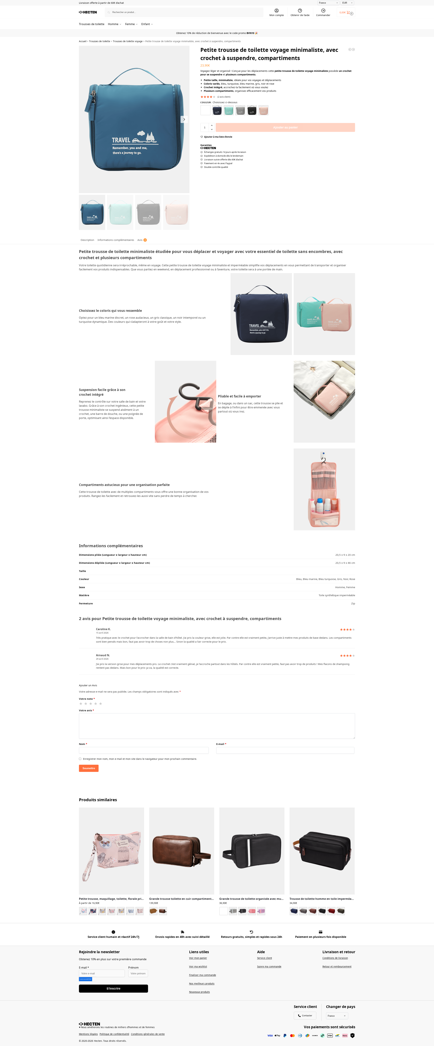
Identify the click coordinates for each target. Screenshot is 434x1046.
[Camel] (153, 911)
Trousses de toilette (99, 41)
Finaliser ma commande (202, 975)
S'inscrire (113, 988)
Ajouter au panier (285, 127)
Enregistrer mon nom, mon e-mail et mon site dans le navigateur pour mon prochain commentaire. (140, 758)
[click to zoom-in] (134, 119)
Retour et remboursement (336, 966)
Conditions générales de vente (148, 1034)
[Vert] (340, 911)
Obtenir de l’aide (300, 15)
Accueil (82, 41)
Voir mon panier (198, 958)
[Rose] (263, 110)
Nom (83, 744)
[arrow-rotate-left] (251, 932)
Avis (141, 240)
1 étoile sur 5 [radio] (81, 704)
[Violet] (261, 911)
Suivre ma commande (269, 966)
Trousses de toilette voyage (128, 41)
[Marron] (312, 911)
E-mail (221, 744)
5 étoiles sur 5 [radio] (101, 704)
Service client (264, 958)
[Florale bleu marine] (92, 911)
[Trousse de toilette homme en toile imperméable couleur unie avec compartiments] (322, 851)
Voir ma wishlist (198, 966)
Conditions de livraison (335, 958)
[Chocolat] (163, 911)
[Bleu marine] (217, 110)
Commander (323, 15)
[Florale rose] (111, 911)
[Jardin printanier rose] (139, 911)
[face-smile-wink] (113, 932)
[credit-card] (321, 932)
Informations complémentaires (116, 240)
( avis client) (223, 97)
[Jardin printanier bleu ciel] (130, 911)
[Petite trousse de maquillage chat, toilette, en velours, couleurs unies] (350, 49)
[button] (346, 12)
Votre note (87, 698)
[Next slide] (184, 119)
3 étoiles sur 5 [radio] (91, 704)
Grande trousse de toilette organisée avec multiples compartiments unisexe (251, 898)
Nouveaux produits (199, 991)
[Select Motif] (111, 912)
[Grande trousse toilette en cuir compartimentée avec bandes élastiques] (181, 851)
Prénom (133, 967)
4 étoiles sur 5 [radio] (96, 704)
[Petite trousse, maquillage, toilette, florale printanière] (111, 851)
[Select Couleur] (181, 911)
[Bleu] (205, 110)
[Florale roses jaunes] (120, 911)
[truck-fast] (182, 932)
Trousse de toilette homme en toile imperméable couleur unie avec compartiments (322, 898)
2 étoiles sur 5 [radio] (86, 704)
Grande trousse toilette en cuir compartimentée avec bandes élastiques (181, 898)
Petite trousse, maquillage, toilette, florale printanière (111, 898)
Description (87, 240)
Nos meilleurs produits (202, 983)
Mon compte (276, 15)
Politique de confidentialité (114, 1034)
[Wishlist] (139, 812)
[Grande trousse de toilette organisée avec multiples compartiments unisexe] (251, 851)
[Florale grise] (102, 911)
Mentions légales (88, 1034)
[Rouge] (251, 911)
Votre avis (86, 710)
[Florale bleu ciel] (83, 911)
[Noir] (252, 110)
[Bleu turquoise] (229, 110)
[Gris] (240, 110)
